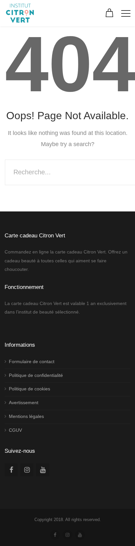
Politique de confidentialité (36, 375)
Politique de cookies (29, 388)
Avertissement (23, 402)
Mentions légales (26, 416)
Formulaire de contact (31, 361)
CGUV (15, 430)
